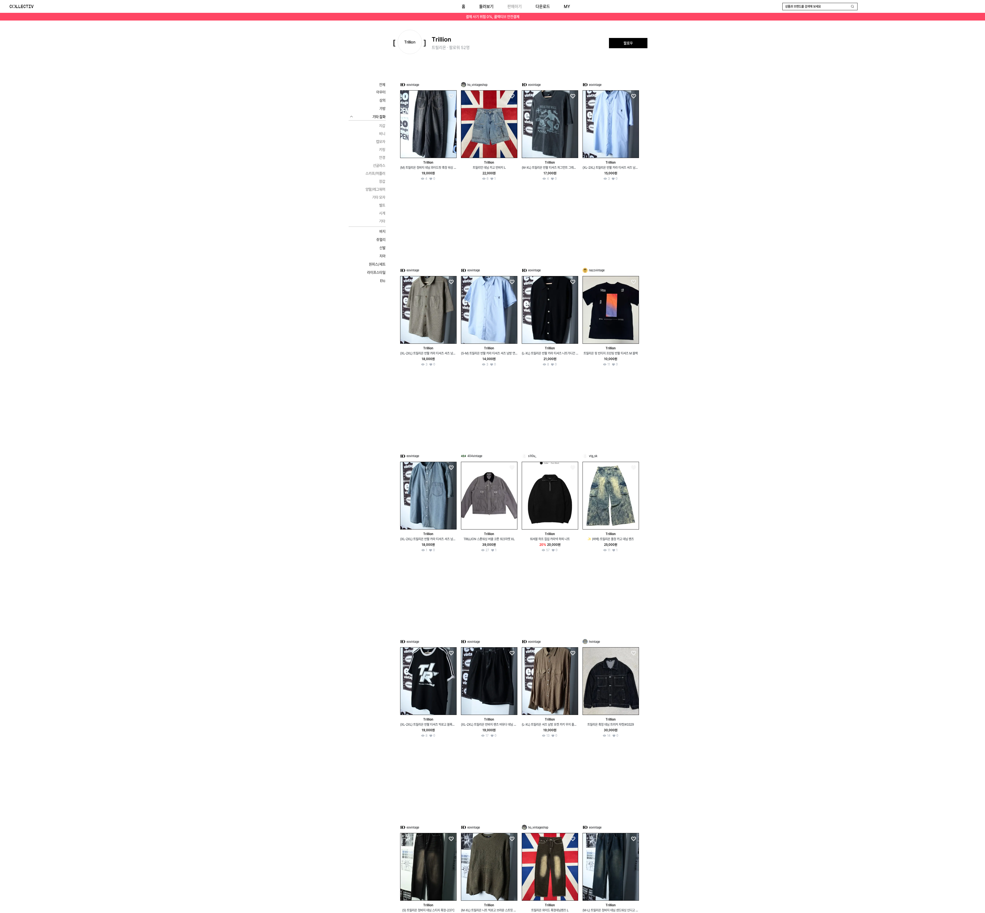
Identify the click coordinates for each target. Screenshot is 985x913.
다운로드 (543, 6)
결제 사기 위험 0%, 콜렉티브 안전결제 (492, 17)
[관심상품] (451, 96)
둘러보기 (486, 6)
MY (567, 6)
